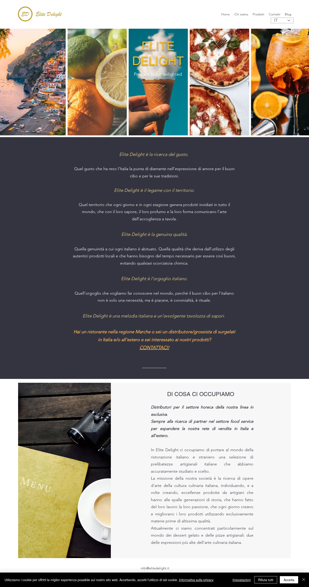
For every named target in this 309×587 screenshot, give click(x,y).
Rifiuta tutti (265, 580)
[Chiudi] (303, 579)
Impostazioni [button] (242, 580)
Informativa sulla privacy (196, 580)
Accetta (289, 580)
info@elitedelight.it (155, 568)
